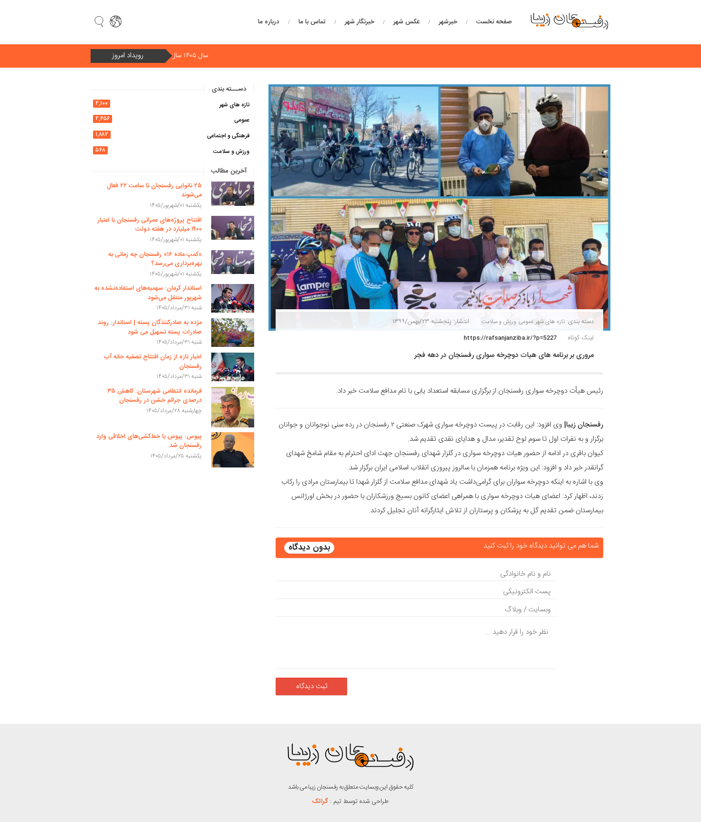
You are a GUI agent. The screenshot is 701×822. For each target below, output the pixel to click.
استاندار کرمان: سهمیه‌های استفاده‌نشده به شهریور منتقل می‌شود (148, 293)
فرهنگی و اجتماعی (228, 136)
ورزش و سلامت (498, 321)
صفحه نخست (494, 22)
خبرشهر (448, 22)
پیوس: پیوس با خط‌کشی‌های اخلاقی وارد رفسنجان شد (149, 441)
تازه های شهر (550, 321)
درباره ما (268, 22)
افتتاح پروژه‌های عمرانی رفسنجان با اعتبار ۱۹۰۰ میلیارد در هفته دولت (149, 225)
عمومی (526, 321)
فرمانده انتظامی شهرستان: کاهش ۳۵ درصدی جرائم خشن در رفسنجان (154, 396)
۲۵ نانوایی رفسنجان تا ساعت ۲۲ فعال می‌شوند (154, 191)
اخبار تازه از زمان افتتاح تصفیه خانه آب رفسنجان (152, 362)
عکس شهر (406, 22)
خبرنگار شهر (359, 22)
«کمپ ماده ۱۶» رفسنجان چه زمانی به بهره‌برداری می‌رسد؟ (155, 259)
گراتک (320, 801)
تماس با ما (312, 22)
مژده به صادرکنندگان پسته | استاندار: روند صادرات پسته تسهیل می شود (150, 327)
